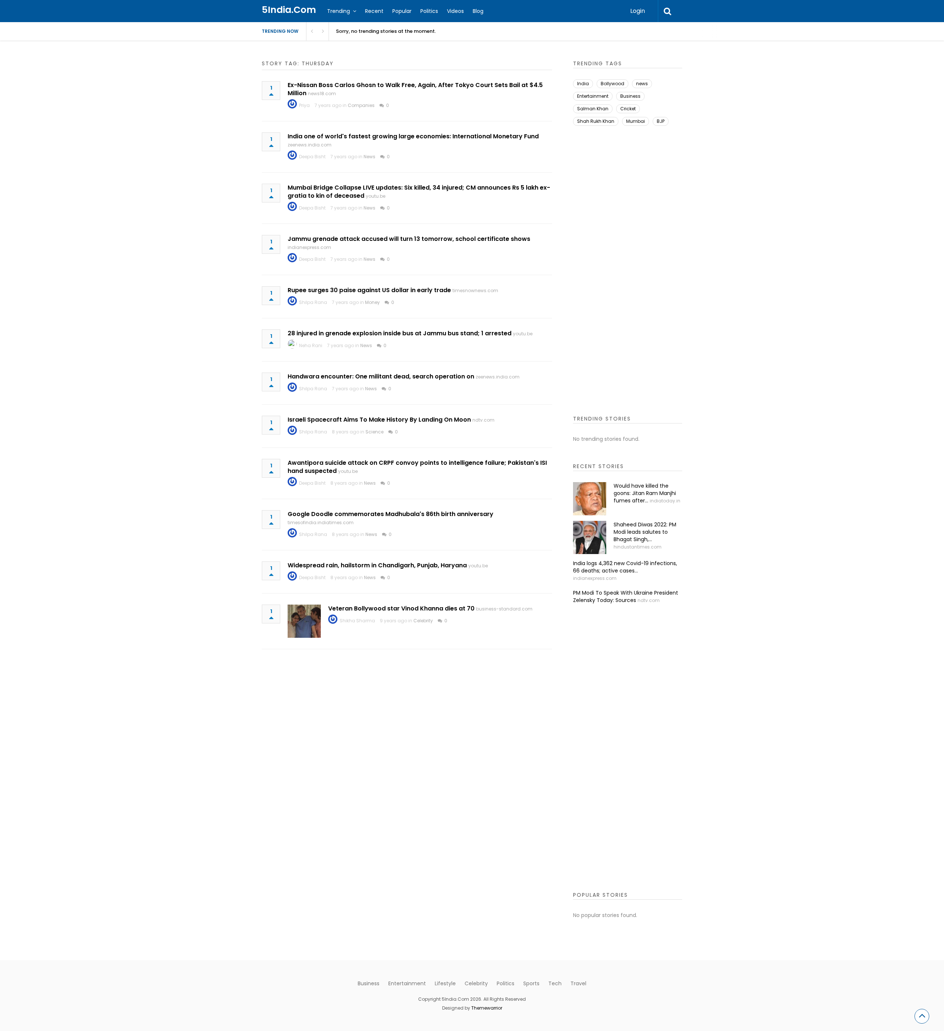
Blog (478, 11)
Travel (578, 983)
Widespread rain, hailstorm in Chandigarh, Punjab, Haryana (377, 565)
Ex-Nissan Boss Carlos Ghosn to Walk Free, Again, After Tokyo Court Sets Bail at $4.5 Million (415, 89)
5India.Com (289, 9)
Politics (429, 11)
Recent (374, 11)
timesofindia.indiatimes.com (321, 522)
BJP (660, 121)
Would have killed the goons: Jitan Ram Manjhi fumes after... (645, 493)
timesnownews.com (475, 290)
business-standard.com (504, 609)
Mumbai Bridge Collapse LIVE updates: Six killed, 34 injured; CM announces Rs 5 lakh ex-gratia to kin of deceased (419, 191)
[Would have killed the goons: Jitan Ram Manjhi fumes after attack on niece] (589, 498)
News (369, 156)
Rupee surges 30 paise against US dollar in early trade (369, 290)
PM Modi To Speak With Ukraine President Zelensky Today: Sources (625, 596)
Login (637, 11)
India (583, 83)
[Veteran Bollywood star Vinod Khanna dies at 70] (304, 621)
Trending (338, 11)
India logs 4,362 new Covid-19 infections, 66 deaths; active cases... (625, 567)
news (642, 83)
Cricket (628, 108)
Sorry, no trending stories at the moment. (386, 31)
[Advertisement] (627, 276)
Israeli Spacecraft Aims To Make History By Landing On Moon (379, 419)
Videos (455, 11)
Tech (555, 983)
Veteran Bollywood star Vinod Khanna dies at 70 (401, 608)
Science (374, 432)
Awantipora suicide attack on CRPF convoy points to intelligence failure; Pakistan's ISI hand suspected (417, 467)
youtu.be (375, 196)
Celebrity (423, 620)
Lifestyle (445, 983)
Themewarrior (486, 1008)
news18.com (322, 93)
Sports (531, 983)
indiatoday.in (665, 501)
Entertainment (592, 96)
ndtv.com (483, 420)
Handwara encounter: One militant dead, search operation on (381, 376)
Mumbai (635, 121)
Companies (361, 105)
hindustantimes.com (638, 547)
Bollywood (612, 83)
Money (372, 302)
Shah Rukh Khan (595, 121)
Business (630, 96)
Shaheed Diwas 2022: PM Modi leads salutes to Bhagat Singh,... (645, 532)
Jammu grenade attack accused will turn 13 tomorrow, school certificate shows (409, 239)
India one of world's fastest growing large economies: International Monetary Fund (413, 136)
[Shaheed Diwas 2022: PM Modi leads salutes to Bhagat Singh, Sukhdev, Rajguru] (589, 537)
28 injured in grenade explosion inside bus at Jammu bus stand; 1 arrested (399, 333)
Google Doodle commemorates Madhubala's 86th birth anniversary (390, 514)
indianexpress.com (309, 247)
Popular (402, 11)
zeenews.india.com (310, 145)
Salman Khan (592, 108)
